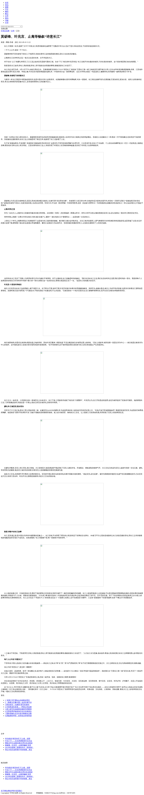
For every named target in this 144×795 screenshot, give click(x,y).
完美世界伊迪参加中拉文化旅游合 (18, 711)
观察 (6, 7)
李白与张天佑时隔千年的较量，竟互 (18, 750)
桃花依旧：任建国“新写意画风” (17, 705)
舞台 (6, 14)
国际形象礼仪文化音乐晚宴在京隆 (18, 713)
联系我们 (18, 791)
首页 (6, 3)
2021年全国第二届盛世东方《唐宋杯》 (19, 747)
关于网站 (4, 791)
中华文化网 (5, 31)
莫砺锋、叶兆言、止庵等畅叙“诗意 (18, 745)
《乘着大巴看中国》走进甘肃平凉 (18, 702)
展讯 (6, 18)
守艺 (6, 9)
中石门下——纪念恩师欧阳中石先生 (18, 741)
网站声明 (11, 791)
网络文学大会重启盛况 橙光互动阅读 (18, 743)
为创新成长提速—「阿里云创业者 (18, 707)
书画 (6, 20)
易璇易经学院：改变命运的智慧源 (18, 716)
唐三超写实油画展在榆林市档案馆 (18, 709)
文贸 (6, 22)
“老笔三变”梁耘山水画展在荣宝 (17, 700)
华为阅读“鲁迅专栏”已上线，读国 (17, 738)
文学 (6, 16)
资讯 (6, 5)
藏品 (6, 11)
